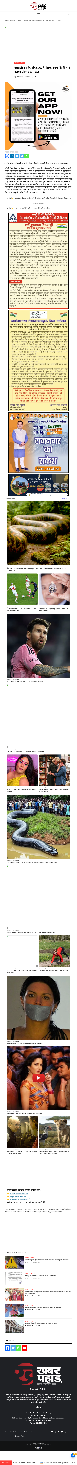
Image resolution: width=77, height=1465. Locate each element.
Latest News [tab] (11, 1252)
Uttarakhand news (53, 1209)
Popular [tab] (22, 1252)
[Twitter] (22, 156)
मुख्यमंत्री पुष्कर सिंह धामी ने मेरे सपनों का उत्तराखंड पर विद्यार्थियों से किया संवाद (30, 1462)
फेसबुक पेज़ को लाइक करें (18, 1197)
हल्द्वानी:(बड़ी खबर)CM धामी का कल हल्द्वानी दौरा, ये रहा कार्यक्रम (43, 1307)
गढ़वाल (22, 62)
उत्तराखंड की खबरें (10, 1212)
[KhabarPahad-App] (38, 116)
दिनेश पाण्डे (20, 77)
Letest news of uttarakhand (36, 1209)
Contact (13, 1432)
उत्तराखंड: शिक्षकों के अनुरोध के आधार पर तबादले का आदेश (41, 1323)
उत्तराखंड (17, 62)
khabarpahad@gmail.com (41, 1420)
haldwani (12, 1209)
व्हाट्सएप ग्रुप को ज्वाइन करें (19, 1194)
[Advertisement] (38, 1171)
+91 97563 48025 (41, 1423)
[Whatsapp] (26, 156)
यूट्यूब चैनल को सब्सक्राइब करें (20, 1199)
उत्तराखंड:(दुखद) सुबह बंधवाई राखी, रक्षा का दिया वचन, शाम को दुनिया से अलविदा (46, 1260)
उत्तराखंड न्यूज (36, 1212)
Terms (33, 1432)
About (7, 1432)
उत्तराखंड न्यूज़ (46, 1212)
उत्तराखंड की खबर (65, 1209)
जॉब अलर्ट (33, 1273)
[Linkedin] (12, 156)
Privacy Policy (20, 1436)
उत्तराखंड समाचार (56, 1212)
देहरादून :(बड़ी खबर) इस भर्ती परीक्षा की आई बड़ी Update (40, 1275)
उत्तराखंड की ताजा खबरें (24, 1212)
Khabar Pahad (40, 1443)
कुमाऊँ (32, 1289)
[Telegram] (17, 156)
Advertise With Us (23, 1432)
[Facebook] (7, 156)
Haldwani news (21, 1209)
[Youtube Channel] (24, 1348)
